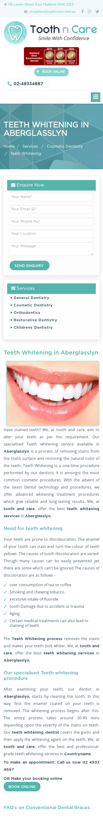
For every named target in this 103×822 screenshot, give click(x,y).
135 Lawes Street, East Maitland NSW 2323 (41, 4)
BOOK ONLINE (50, 71)
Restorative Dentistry (34, 320)
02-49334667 (28, 83)
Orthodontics (26, 312)
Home (9, 146)
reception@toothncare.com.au (52, 11)
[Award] (51, 56)
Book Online (22, 786)
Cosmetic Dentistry (65, 146)
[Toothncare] (51, 32)
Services (31, 146)
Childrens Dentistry (32, 327)
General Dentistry (30, 297)
